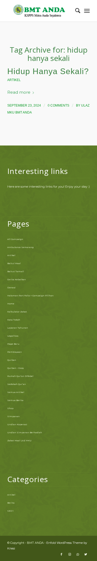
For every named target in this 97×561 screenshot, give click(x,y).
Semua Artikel (15, 392)
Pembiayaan (14, 352)
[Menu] (87, 10)
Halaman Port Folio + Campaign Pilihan (30, 295)
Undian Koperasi (17, 424)
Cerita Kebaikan (16, 279)
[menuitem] (75, 10)
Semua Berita (15, 400)
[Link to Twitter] (86, 554)
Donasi (11, 287)
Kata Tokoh (13, 319)
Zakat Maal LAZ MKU (19, 440)
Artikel (14, 80)
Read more (18, 92)
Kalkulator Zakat (17, 311)
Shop (10, 408)
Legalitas (12, 335)
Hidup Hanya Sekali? (48, 71)
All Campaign (15, 239)
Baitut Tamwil (15, 271)
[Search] (75, 10)
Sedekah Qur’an (16, 384)
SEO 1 (10, 510)
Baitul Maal (14, 263)
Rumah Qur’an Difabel (20, 376)
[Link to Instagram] (69, 554)
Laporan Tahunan (17, 327)
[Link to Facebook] (61, 554)
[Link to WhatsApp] (78, 554)
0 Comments (58, 105)
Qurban (11, 360)
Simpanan (13, 416)
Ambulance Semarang (20, 247)
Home (10, 303)
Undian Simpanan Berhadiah (24, 432)
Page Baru (13, 344)
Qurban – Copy (15, 368)
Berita (11, 502)
